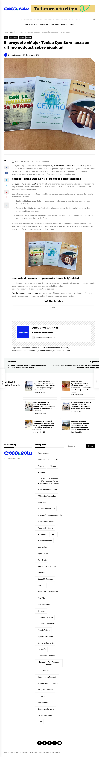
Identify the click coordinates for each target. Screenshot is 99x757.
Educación (57, 351)
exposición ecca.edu (45, 636)
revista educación (45, 715)
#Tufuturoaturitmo (45, 351)
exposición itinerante (46, 643)
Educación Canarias (45, 617)
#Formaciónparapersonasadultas (24, 351)
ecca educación (44, 605)
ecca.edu (41, 598)
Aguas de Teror (44, 553)
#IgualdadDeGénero (45, 528)
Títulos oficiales (31, 24)
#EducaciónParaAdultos (47, 496)
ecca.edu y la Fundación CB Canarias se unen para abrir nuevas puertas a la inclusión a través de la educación (43, 425)
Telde (40, 722)
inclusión (56, 683)
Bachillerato (49, 19)
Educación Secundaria (46, 624)
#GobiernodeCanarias (46, 522)
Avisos (72, 24)
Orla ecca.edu (43, 703)
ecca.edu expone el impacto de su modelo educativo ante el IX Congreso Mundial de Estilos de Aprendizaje (80, 425)
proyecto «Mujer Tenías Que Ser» (26, 184)
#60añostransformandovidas (49, 348)
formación (66, 351)
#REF (54, 534)
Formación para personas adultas (49, 663)
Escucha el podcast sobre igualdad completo (29, 293)
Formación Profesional (64, 19)
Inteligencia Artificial (45, 690)
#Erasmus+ (42, 502)
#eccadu (53, 466)
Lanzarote (41, 696)
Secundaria (38, 19)
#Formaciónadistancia (46, 509)
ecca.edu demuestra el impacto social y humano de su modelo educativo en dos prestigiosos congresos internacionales (44, 386)
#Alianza (41, 466)
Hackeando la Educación (47, 677)
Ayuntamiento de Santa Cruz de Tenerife (66, 166)
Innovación (55, 24)
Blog (6, 37)
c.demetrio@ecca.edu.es (45, 338)
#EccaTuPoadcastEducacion (48, 490)
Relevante (28, 37)
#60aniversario (31, 348)
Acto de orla (42, 547)
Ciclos (78, 19)
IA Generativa (43, 683)
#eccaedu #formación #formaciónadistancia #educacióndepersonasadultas (49, 481)
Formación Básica (25, 19)
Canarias (41, 573)
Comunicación (13, 37)
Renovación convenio (46, 709)
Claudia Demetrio (14, 55)
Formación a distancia (46, 656)
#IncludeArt (42, 534)
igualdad (22, 37)
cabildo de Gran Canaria (47, 566)
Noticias (64, 24)
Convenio (41, 585)
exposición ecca (44, 630)
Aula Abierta (44, 24)
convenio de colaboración (48, 592)
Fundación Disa (43, 671)
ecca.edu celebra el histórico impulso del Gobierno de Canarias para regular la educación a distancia (44, 406)
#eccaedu (64, 348)
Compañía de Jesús (45, 579)
